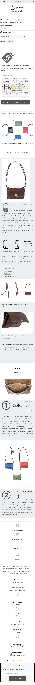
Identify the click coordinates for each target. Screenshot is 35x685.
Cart (33, 1)
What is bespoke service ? (15, 102)
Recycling (17, 585)
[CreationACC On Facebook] (14, 647)
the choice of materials (17, 590)
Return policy (17, 629)
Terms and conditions (17, 624)
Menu (5, 1)
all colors (10, 41)
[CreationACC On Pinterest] (17, 647)
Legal (17, 627)
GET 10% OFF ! (17, 678)
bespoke (11, 75)
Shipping (17, 638)
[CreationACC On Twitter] (12, 647)
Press (17, 615)
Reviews (17, 604)
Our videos (17, 593)
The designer (17, 610)
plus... (17, 116)
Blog (17, 613)
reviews (25, 661)
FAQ (17, 635)
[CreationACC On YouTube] (23, 647)
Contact (17, 607)
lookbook (17, 596)
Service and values (17, 582)
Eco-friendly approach (17, 587)
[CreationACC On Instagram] (20, 647)
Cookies (17, 632)
